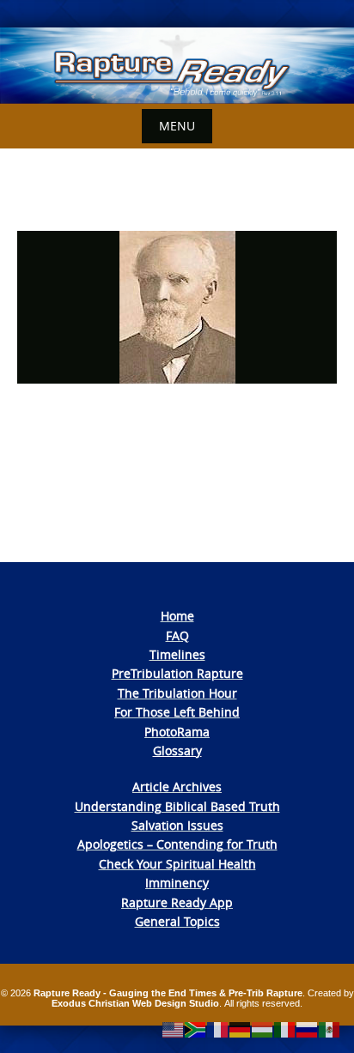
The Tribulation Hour (177, 693)
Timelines (177, 654)
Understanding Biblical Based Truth (177, 806)
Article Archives (177, 786)
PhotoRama (177, 731)
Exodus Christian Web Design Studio (135, 1003)
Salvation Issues (177, 825)
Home (177, 616)
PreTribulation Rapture (177, 673)
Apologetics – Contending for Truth (177, 844)
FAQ (177, 635)
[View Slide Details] (177, 65)
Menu (177, 126)
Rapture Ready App (177, 902)
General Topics (177, 921)
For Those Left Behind (177, 712)
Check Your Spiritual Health (177, 864)
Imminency (177, 882)
